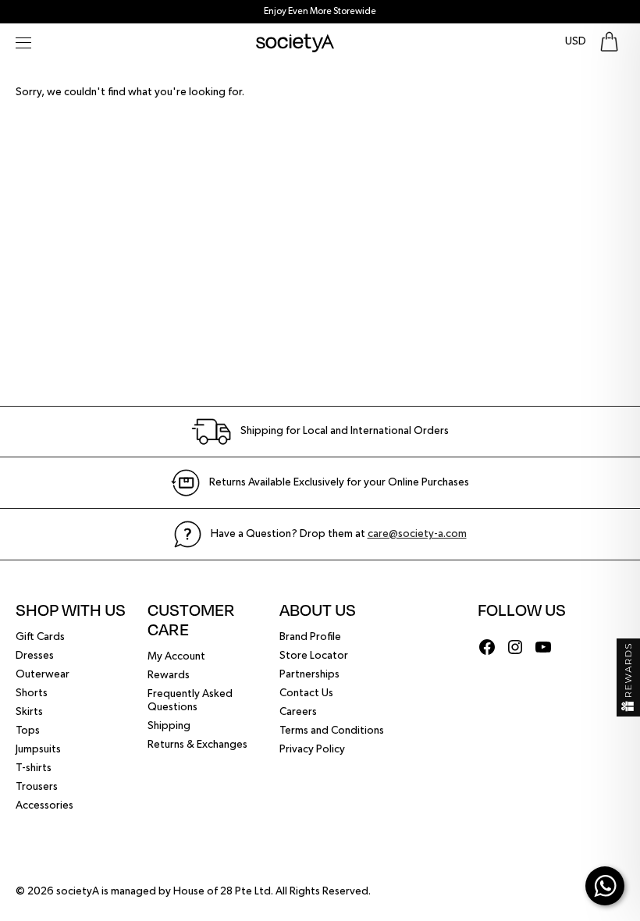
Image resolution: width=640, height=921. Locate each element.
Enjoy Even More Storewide (320, 11)
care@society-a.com (417, 533)
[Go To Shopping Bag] (609, 41)
